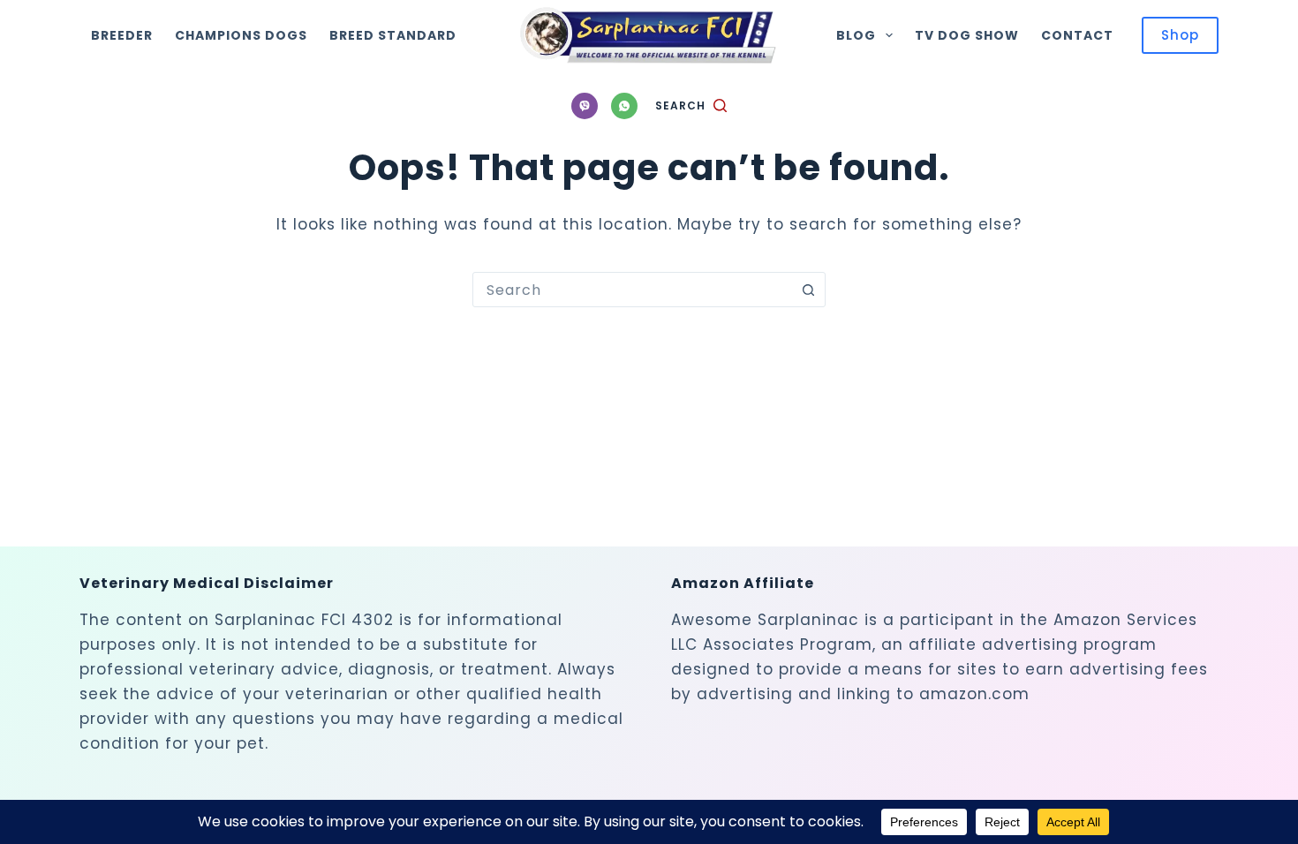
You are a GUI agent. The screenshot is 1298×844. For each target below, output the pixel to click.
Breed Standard (393, 35)
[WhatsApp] (624, 106)
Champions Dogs (241, 35)
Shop (1180, 35)
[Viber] (584, 106)
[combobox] (632, 289)
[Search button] (808, 289)
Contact (1077, 35)
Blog (856, 35)
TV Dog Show (967, 35)
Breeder (122, 35)
